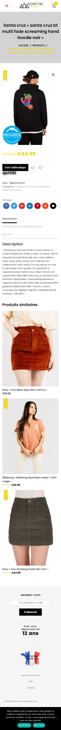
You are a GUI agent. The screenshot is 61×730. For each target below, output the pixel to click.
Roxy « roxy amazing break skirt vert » (25, 569)
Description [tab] (9, 218)
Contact (30, 687)
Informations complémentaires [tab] (22, 226)
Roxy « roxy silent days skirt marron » (24, 390)
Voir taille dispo (15, 167)
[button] (53, 75)
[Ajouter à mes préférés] (32, 168)
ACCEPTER (24, 725)
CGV (30, 681)
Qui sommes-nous (30, 675)
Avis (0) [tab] (7, 234)
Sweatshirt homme (26, 186)
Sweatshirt (44, 186)
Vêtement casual (11, 190)
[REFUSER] (57, 718)
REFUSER (39, 725)
